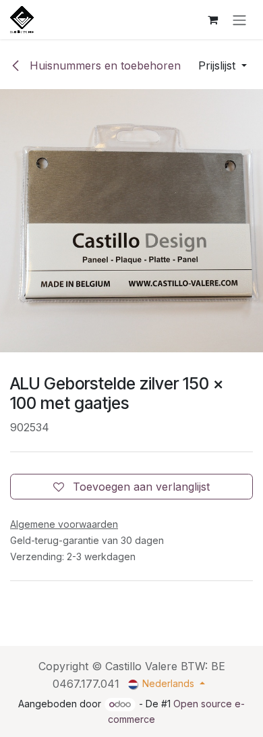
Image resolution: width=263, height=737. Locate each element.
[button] (222, 65)
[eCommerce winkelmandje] (212, 19)
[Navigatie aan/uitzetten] (239, 19)
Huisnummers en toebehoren (103, 65)
